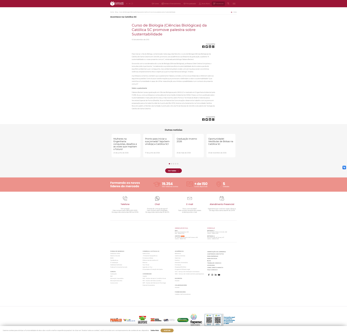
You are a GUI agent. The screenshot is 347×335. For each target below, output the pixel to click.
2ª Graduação (114, 262)
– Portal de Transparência (150, 255)
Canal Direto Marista (215, 267)
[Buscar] (228, 3)
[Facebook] (203, 46)
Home (112, 12)
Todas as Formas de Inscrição (118, 267)
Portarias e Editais (148, 258)
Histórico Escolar (115, 255)
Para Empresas (212, 256)
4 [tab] (175, 163)
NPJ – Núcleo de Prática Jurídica (152, 280)
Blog (116, 12)
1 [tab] (169, 163)
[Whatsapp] (213, 46)
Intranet (177, 280)
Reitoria (145, 262)
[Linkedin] (210, 46)
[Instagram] (212, 275)
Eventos (177, 260)
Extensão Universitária (181, 262)
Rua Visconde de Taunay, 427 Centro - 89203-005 (215, 238)
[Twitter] (206, 46)
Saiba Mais (155, 330)
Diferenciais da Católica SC (150, 260)
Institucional (146, 253)
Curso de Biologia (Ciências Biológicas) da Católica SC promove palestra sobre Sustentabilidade (147, 12)
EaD (111, 276)
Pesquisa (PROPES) (180, 267)
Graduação (113, 274)
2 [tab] (171, 163)
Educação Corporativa (116, 278)
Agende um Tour (147, 267)
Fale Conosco (212, 269)
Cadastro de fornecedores (182, 294)
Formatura (178, 265)
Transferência (114, 260)
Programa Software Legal (182, 269)
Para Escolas (212, 258)
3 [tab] (173, 163)
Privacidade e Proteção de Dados (153, 269)
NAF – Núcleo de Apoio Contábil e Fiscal (154, 278)
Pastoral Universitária (149, 285)
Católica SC (117, 3)
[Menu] (234, 4)
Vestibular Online (115, 253)
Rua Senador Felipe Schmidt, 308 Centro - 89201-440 (217, 232)
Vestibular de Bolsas (116, 265)
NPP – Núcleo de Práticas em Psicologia (154, 283)
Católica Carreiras (180, 255)
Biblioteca (178, 253)
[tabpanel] (126, 145)
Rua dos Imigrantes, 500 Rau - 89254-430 (182, 232)
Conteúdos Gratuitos (215, 254)
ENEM (112, 258)
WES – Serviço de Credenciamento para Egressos (189, 274)
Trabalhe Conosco (214, 263)
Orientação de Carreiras (216, 251)
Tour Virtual (146, 265)
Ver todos (172, 171)
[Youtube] (219, 275)
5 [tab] (177, 163)
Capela (145, 276)
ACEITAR (167, 330)
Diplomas (177, 258)
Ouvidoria (211, 265)
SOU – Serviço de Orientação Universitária (187, 271)
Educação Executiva (116, 280)
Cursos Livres (114, 283)
